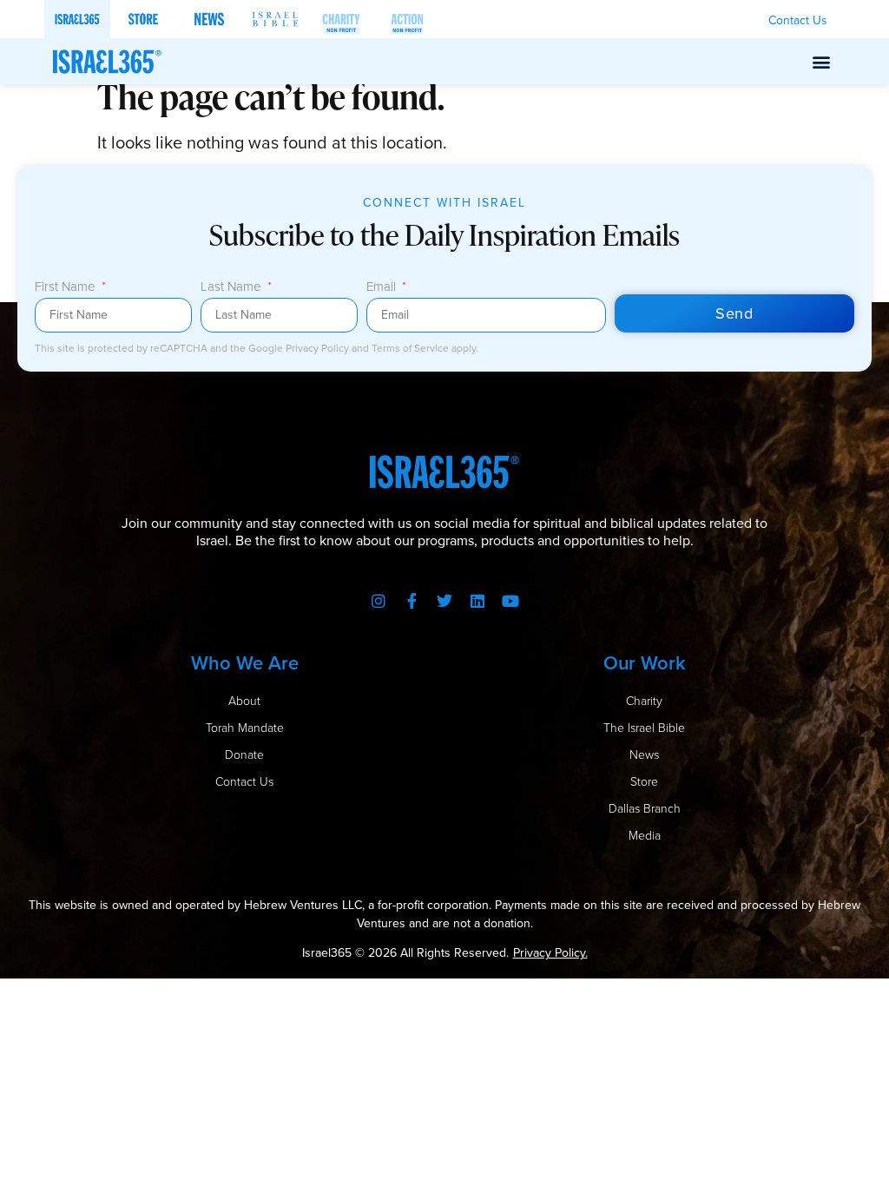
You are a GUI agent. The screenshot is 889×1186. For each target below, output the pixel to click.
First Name (67, 288)
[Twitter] (444, 601)
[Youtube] (510, 601)
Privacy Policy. (550, 953)
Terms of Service (411, 348)
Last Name (233, 288)
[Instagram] (378, 601)
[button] (821, 61)
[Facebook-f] (411, 601)
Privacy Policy (319, 348)
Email (382, 288)
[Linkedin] (477, 601)
